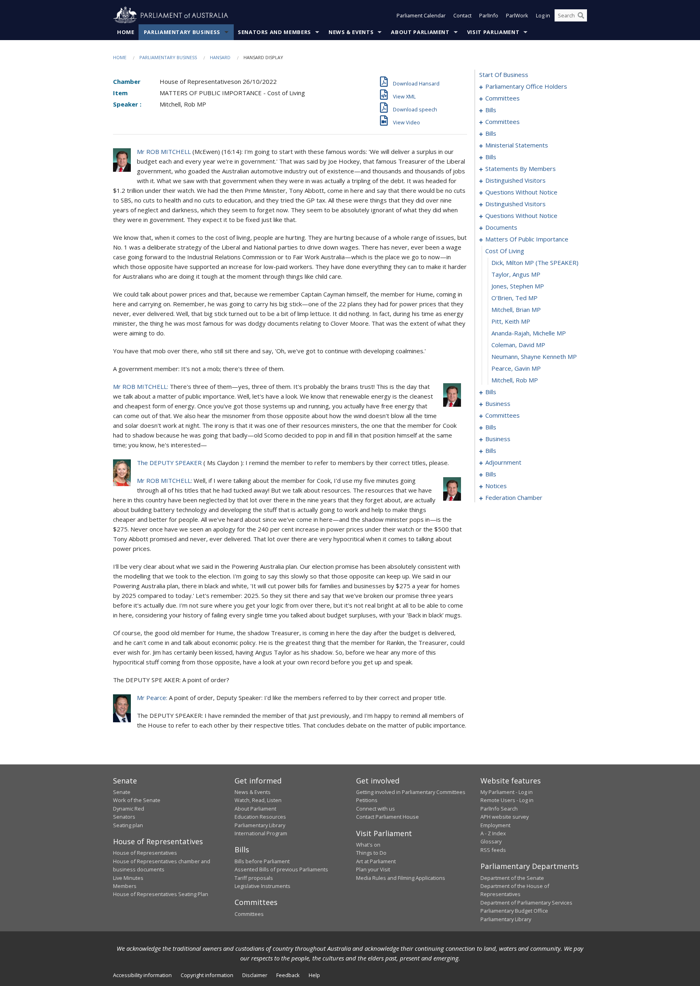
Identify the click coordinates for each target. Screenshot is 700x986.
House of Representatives (145, 852)
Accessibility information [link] (142, 975)
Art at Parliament (376, 861)
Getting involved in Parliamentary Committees (410, 792)
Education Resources (260, 816)
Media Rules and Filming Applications (400, 877)
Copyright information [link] (207, 975)
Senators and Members (274, 32)
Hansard (220, 57)
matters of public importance (526, 239)
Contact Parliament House (387, 816)
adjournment (503, 462)
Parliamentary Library (260, 825)
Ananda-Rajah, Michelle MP (528, 333)
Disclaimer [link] (254, 975)
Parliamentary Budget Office (514, 910)
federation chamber (513, 497)
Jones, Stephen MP (517, 286)
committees (502, 98)
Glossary (491, 841)
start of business (503, 74)
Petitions (367, 800)
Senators (124, 816)
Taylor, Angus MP (515, 274)
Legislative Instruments (262, 886)
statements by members (520, 168)
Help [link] (314, 975)
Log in (543, 15)
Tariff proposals (254, 877)
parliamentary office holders (526, 86)
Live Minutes (128, 877)
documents (501, 227)
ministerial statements (516, 145)
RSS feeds (493, 850)
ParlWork (517, 15)
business (497, 403)
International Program (261, 833)
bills (490, 110)
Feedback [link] (288, 975)
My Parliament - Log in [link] (506, 792)
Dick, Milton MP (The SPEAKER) (534, 262)
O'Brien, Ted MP (514, 298)
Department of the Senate (512, 877)
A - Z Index (493, 833)
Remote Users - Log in (507, 800)
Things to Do (371, 852)
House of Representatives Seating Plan (160, 894)
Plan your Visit (373, 869)
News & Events (351, 32)
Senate (121, 792)
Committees (249, 914)
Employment (495, 825)
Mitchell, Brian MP (516, 309)
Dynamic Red (128, 808)
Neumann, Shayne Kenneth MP (534, 356)
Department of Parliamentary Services (526, 902)
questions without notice (521, 192)
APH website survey (504, 816)
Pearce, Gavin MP (516, 368)
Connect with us (375, 808)
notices (496, 486)
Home (125, 32)
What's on (368, 844)
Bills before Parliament (262, 861)
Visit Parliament (493, 32)
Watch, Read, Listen (258, 800)
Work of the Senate (136, 800)
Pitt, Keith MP (510, 321)
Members (125, 886)
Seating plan (128, 825)
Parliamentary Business (182, 32)
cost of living (504, 251)
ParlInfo (488, 15)
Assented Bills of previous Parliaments (281, 869)
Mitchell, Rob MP (514, 380)
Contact (462, 15)
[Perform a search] (581, 15)
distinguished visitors (515, 180)
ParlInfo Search (499, 808)
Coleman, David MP (518, 345)
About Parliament (420, 32)
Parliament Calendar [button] (421, 15)
